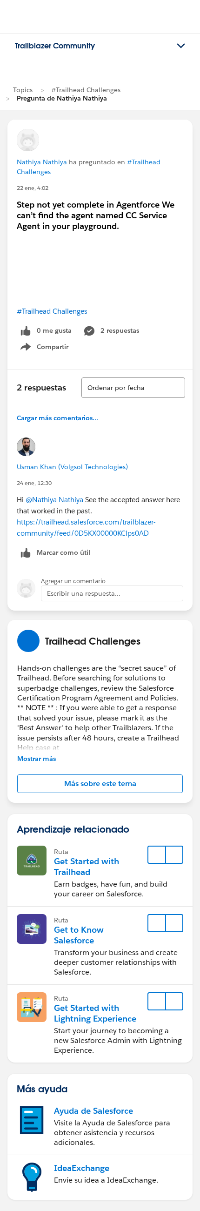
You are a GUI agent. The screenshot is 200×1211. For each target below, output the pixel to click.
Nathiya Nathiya (42, 162)
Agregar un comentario (73, 581)
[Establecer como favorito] (156, 855)
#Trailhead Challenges (85, 90)
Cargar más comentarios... (57, 418)
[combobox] (133, 387)
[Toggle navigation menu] (181, 46)
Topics (23, 90)
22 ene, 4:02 (32, 188)
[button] (100, 783)
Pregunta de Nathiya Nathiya (62, 98)
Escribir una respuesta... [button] (83, 593)
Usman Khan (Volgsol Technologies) (72, 467)
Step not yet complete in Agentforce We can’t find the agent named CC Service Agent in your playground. (95, 215)
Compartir (50, 349)
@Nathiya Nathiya (54, 499)
